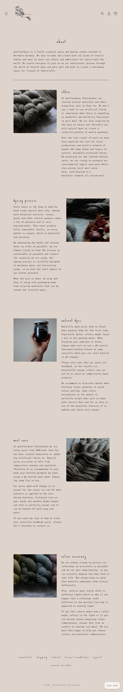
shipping (42, 657)
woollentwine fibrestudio (66, 685)
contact (56, 657)
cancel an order (61, 665)
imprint (97, 657)
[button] (6, 13)
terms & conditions (77, 657)
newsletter (26, 657)
